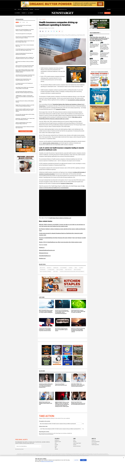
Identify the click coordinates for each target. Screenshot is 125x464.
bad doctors (43, 34)
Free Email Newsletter (96, 441)
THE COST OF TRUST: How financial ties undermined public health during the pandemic (78, 385)
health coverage (59, 269)
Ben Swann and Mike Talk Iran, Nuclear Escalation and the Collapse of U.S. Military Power (94, 46)
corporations (73, 34)
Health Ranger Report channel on (56, 218)
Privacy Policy (94, 443)
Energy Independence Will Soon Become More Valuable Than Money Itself (94, 54)
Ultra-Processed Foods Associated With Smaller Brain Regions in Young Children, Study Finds (25, 66)
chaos (66, 34)
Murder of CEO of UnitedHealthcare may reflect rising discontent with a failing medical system (60, 242)
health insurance (52, 35)
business (62, 34)
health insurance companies (60, 35)
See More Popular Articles (25, 131)
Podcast (74, 444)
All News (74, 441)
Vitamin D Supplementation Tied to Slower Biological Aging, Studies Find (23, 123)
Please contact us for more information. (46, 434)
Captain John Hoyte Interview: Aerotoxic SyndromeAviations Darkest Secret (103, 62)
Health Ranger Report (95, 32)
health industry (45, 35)
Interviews (31, 9)
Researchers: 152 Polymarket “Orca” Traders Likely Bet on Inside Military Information (25, 119)
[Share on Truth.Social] (54, 31)
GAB (55, 447)
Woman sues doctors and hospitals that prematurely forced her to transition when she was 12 (78, 403)
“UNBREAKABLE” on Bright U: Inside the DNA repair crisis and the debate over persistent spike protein (25, 96)
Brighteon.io (57, 440)
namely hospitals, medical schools (50, 143)
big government (58, 34)
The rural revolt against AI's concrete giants (24, 33)
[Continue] (39, 446)
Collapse (69, 34)
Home (15, 9)
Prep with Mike (25, 9)
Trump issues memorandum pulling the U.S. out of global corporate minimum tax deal (45, 329)
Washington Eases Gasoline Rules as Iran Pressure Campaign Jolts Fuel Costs (23, 80)
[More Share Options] (62, 31)
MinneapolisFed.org (43, 253)
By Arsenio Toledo (43, 28)
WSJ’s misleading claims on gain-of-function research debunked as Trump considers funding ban (46, 311)
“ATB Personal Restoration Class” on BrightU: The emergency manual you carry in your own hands (25, 58)
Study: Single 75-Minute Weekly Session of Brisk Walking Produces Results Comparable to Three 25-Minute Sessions (25, 70)
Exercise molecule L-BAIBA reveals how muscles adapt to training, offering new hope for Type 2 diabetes (25, 110)
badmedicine (52, 34)
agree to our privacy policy (47, 461)
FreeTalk (56, 444)
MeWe (56, 446)
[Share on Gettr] (59, 31)
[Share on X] (48, 31)
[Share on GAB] (56, 31)
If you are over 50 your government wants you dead (61, 385)
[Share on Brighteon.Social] (40, 31)
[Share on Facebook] (46, 31)
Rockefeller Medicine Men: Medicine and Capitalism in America (72, 271)
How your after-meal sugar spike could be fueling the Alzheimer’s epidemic (25, 115)
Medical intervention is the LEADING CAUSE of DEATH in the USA (45, 403)
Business (44, 19)
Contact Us (94, 440)
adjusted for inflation (60, 109)
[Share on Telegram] (51, 31)
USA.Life (56, 449)
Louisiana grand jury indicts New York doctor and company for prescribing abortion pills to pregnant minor (46, 386)
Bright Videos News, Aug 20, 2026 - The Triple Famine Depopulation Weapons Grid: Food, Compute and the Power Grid (94, 63)
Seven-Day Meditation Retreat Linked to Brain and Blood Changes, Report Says (25, 41)
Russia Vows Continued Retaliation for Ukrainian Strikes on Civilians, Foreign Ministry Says (25, 30)
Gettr (56, 443)
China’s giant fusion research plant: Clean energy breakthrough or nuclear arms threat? (78, 311)
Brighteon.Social (58, 441)
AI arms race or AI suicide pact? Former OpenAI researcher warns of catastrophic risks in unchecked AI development (62, 312)
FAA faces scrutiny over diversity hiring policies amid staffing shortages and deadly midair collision (78, 330)
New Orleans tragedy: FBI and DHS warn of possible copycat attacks (61, 329)
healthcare (68, 35)
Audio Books (37, 9)
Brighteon (20, 9)
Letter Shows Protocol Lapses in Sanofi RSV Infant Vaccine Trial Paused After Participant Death (25, 76)
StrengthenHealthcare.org (45, 255)
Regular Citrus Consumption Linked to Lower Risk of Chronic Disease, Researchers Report (25, 106)
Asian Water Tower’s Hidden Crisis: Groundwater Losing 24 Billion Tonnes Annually (25, 88)
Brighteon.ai (41, 247)
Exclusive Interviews (77, 446)
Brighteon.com (67, 218)
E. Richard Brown (79, 34)
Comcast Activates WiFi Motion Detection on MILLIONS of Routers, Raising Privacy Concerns (24, 92)
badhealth (48, 34)
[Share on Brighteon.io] (43, 31)
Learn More (76, 460)
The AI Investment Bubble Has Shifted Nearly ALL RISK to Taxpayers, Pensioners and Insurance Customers (104, 54)
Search (109, 9)
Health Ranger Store (95, 444)
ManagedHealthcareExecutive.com (47, 250)
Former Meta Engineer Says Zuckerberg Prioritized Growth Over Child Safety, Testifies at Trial (25, 50)
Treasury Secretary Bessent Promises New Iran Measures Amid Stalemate (24, 54)
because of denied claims (67, 183)
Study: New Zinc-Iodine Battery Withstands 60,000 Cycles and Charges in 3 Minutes (25, 37)
